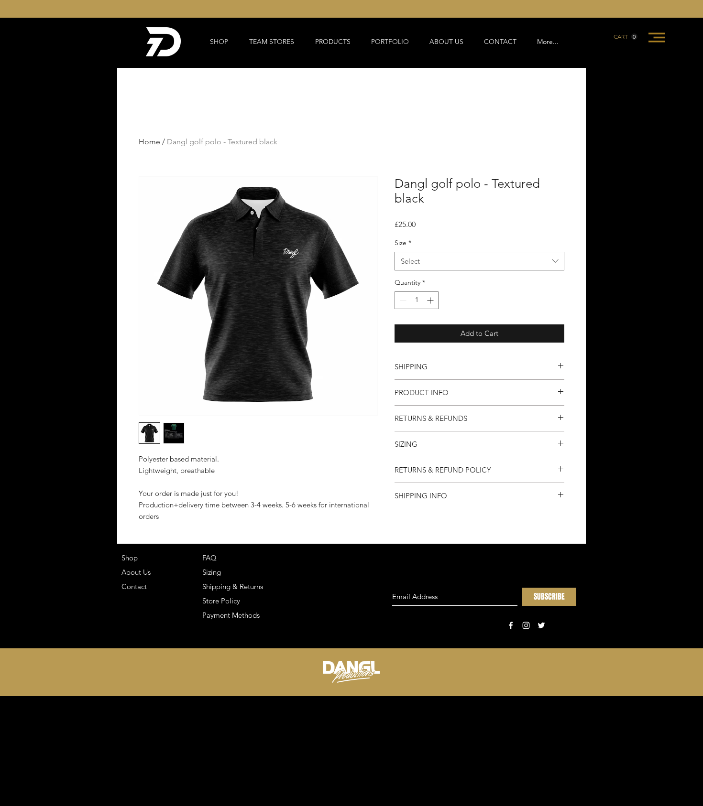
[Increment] (431, 300)
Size (403, 242)
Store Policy (221, 600)
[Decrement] (402, 300)
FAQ (209, 557)
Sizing (211, 572)
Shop (129, 557)
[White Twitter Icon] (541, 625)
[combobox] (479, 261)
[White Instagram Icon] (526, 625)
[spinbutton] (416, 300)
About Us (136, 572)
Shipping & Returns (232, 586)
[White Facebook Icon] (511, 625)
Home (149, 141)
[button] (625, 36)
